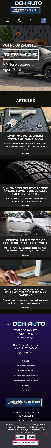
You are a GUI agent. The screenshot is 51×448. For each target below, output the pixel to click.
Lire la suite (25, 154)
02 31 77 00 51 (25, 353)
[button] (7, 20)
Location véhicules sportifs (25, 376)
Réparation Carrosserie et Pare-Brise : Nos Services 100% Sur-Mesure (25, 241)
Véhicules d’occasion (25, 366)
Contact (25, 390)
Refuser (31, 437)
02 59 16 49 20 (25, 421)
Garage (25, 361)
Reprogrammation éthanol (25, 380)
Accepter (20, 437)
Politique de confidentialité (25, 443)
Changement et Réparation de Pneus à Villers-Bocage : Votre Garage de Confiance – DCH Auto (25, 191)
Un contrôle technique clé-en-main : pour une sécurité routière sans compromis (25, 292)
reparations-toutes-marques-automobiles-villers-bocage (25, 137)
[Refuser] (46, 434)
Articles (25, 386)
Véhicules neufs (25, 370)
